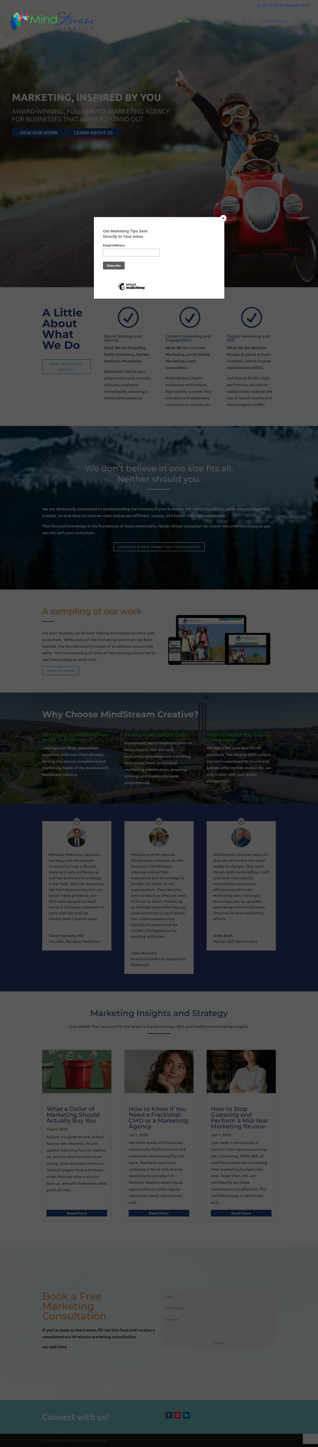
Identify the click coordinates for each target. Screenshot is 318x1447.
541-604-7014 (296, 5)
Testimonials (273, 21)
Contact (302, 21)
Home (184, 21)
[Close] (223, 218)
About (202, 21)
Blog (248, 21)
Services (224, 21)
